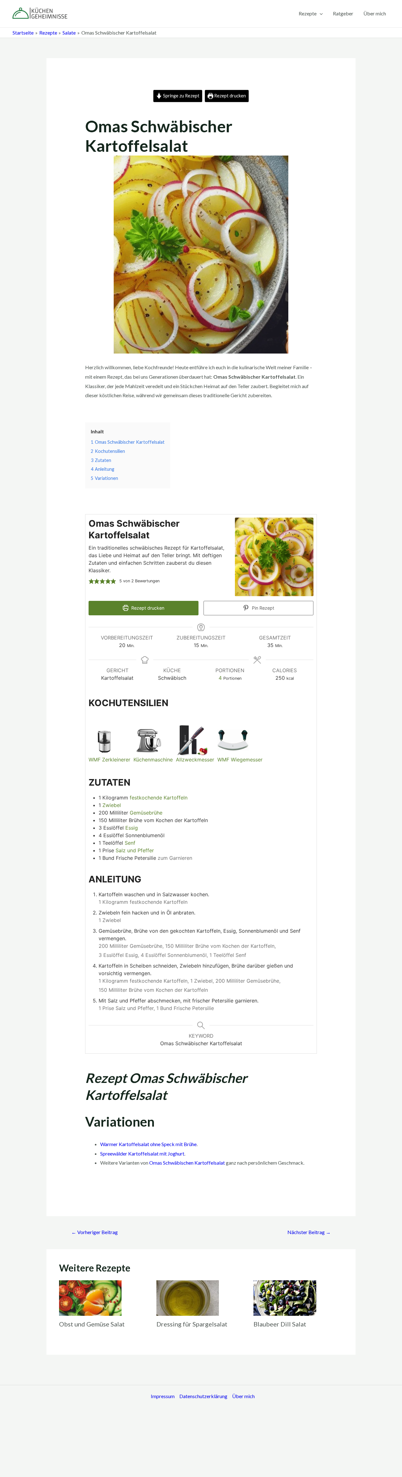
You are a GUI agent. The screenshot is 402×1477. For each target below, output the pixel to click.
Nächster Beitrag (309, 1232)
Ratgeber (343, 13)
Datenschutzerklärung (203, 1396)
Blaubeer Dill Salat (279, 1324)
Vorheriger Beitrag (94, 1232)
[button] (91, 581)
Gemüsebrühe (146, 813)
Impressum (163, 1396)
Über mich (374, 13)
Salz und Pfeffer (135, 850)
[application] (320, 13)
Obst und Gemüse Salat (92, 1324)
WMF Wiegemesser (240, 759)
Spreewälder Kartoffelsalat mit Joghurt (142, 1153)
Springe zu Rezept (180, 95)
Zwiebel (111, 805)
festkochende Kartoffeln (158, 797)
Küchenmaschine (153, 759)
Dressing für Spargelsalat (191, 1324)
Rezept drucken (229, 95)
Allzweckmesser (195, 759)
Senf (130, 843)
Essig (131, 828)
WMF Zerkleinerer (109, 759)
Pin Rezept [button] (262, 608)
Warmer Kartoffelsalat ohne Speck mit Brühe (148, 1144)
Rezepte (308, 13)
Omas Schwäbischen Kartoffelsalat (187, 1163)
